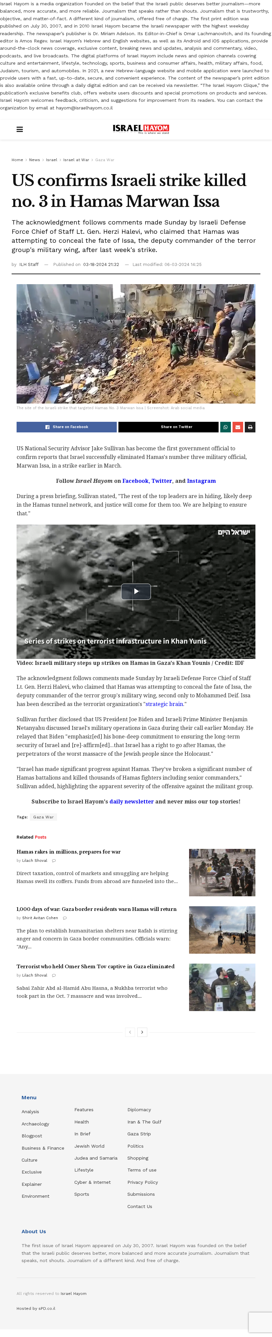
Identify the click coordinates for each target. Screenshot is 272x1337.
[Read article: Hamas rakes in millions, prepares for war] (222, 872)
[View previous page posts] (130, 1032)
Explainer (32, 1184)
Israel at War (76, 160)
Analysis (31, 1111)
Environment (35, 1196)
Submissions (141, 1194)
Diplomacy (140, 1109)
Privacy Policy (142, 1182)
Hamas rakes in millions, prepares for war (69, 852)
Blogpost (32, 1135)
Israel (51, 160)
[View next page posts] (142, 1032)
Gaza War (104, 160)
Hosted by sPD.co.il (36, 1308)
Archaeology (35, 1123)
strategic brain (164, 704)
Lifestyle (84, 1170)
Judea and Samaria (95, 1158)
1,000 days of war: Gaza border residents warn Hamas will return (96, 909)
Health (81, 1121)
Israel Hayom (74, 1293)
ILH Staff (28, 264)
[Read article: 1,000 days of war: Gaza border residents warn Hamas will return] (222, 930)
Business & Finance (43, 1148)
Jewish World (89, 1146)
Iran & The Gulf (144, 1121)
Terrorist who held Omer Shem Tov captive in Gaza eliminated (95, 967)
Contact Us (139, 1206)
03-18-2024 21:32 (101, 264)
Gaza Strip (139, 1133)
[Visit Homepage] (141, 129)
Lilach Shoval (34, 861)
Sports (81, 1194)
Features (84, 1109)
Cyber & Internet (92, 1182)
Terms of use (142, 1170)
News (34, 160)
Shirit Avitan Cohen (40, 918)
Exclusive (32, 1172)
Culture (29, 1160)
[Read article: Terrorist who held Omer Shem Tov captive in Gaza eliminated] (222, 987)
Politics (135, 1146)
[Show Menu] (20, 130)
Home (17, 160)
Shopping (137, 1158)
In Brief (82, 1133)
